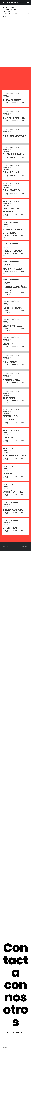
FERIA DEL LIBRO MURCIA (10, 2)
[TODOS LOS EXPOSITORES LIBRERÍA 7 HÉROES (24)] (16, 13)
